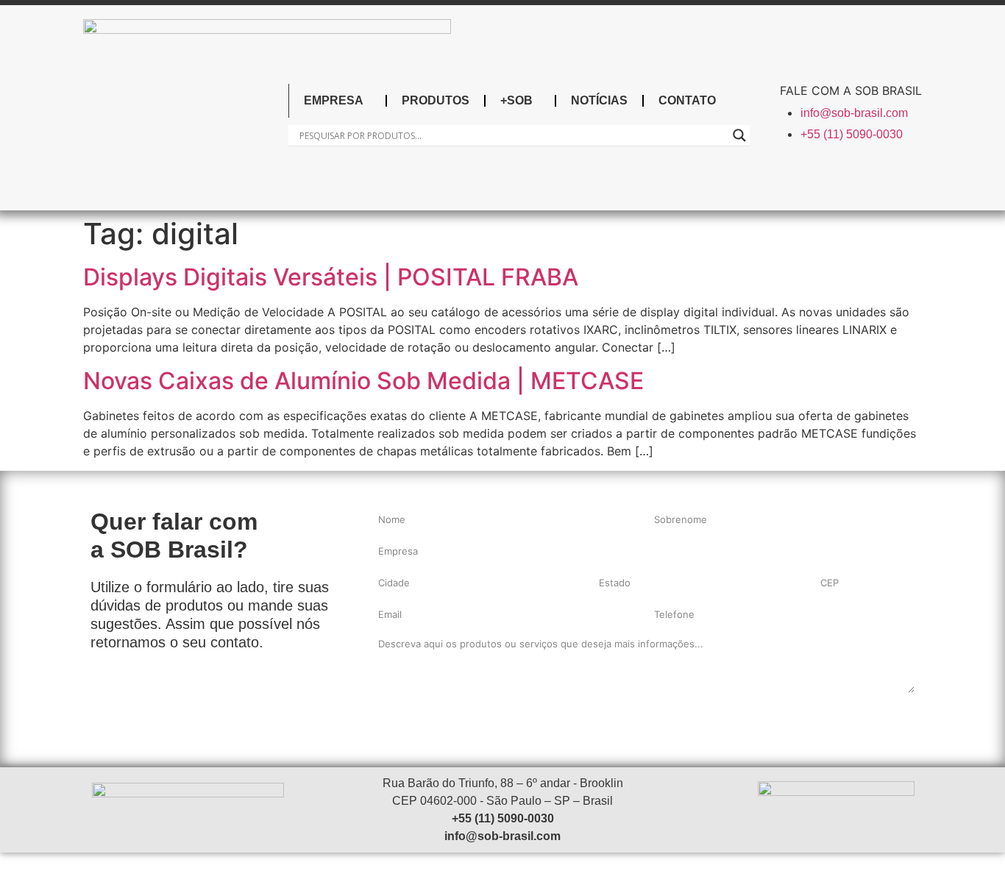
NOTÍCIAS (599, 100)
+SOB (516, 100)
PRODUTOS (435, 100)
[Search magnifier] (739, 135)
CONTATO (687, 100)
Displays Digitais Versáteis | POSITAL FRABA (330, 277)
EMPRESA (333, 100)
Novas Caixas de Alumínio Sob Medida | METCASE (363, 380)
